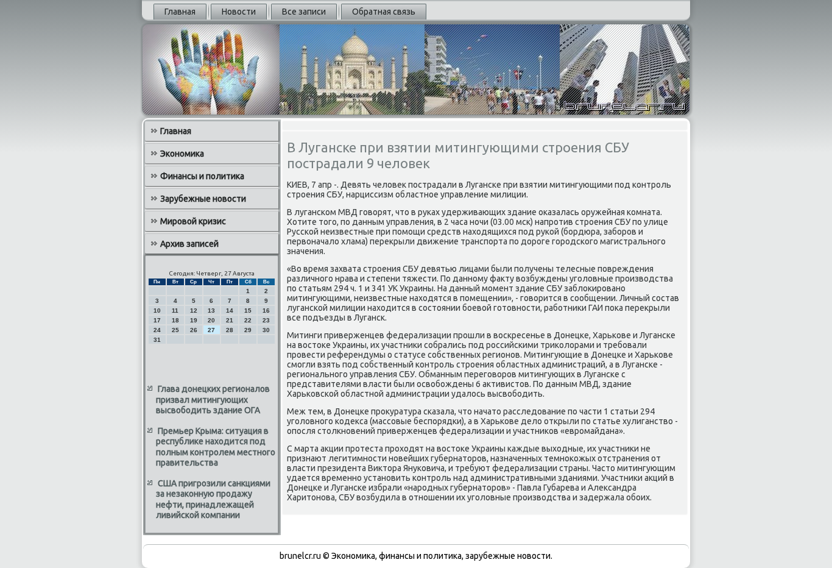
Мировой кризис (193, 221)
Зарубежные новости (203, 199)
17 (157, 320)
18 (175, 320)
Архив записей (189, 244)
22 (248, 320)
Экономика (182, 153)
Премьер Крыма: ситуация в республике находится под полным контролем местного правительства (215, 447)
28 (229, 330)
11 (175, 310)
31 (157, 339)
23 (266, 320)
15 (248, 310)
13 (211, 310)
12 (193, 310)
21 (229, 320)
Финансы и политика (202, 176)
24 (157, 330)
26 (193, 330)
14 (229, 310)
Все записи (304, 11)
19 (193, 320)
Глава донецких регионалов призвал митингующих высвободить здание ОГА (213, 399)
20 (211, 320)
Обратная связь (383, 11)
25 (175, 330)
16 (266, 310)
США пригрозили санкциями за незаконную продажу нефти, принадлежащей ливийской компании (213, 499)
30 (266, 330)
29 (248, 330)
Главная (180, 11)
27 (211, 330)
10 (157, 310)
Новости (239, 11)
